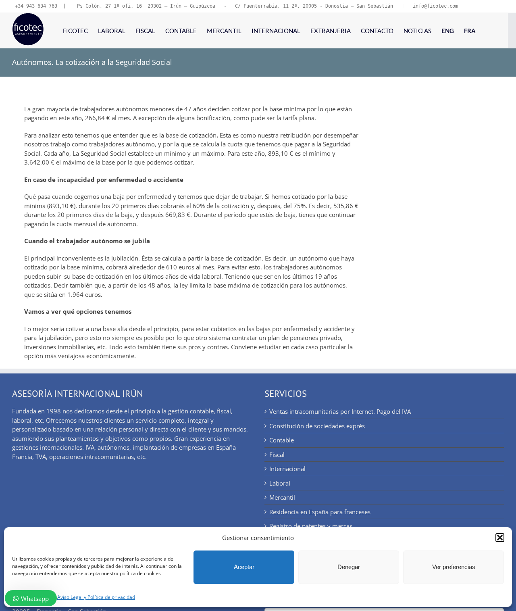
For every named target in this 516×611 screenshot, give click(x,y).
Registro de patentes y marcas (310, 526)
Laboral (279, 483)
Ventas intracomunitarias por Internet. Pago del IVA (340, 411)
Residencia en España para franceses (319, 512)
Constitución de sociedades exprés (317, 426)
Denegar (348, 566)
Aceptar (244, 566)
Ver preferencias (453, 566)
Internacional (287, 469)
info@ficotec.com (435, 6)
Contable (281, 440)
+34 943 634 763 (36, 6)
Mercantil (282, 497)
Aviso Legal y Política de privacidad (96, 597)
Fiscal (277, 454)
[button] (500, 538)
